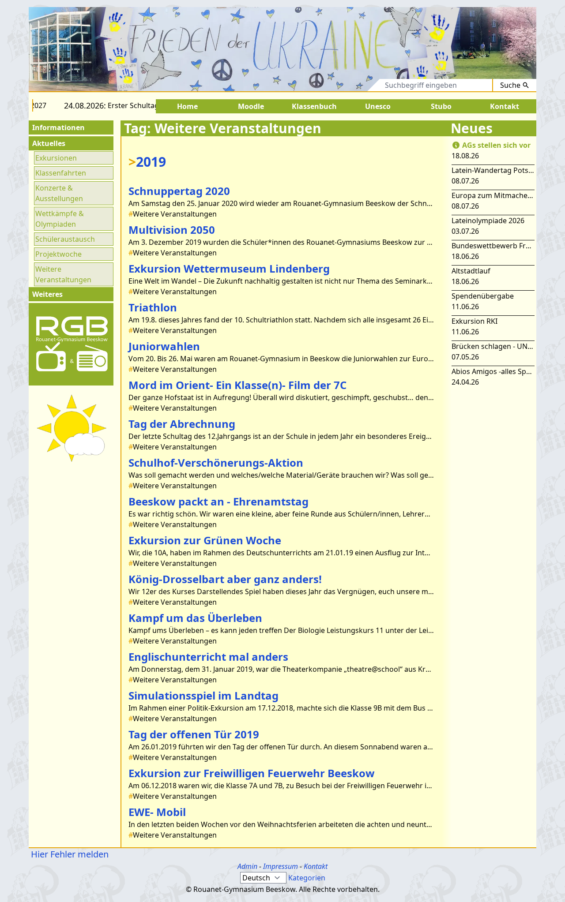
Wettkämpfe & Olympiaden (59, 219)
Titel (337, 85)
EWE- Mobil (157, 812)
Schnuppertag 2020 (179, 190)
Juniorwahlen (164, 346)
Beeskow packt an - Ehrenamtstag (218, 501)
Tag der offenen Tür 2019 (193, 734)
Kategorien (306, 878)
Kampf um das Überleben (195, 617)
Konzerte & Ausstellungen (59, 193)
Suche (510, 85)
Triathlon (152, 307)
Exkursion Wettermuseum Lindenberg (229, 268)
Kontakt (316, 866)
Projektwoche (58, 254)
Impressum (280, 866)
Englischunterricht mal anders (208, 656)
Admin (247, 866)
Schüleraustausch (65, 239)
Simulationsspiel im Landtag (203, 695)
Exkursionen (56, 158)
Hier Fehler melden (69, 854)
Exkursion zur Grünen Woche (204, 540)
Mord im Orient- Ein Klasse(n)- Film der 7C (237, 385)
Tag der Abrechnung (181, 423)
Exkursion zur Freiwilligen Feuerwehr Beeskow (251, 773)
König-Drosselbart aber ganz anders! (225, 579)
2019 (147, 162)
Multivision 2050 (171, 229)
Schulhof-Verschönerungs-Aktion (215, 462)
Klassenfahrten (60, 173)
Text (365, 85)
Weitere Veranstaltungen (63, 274)
